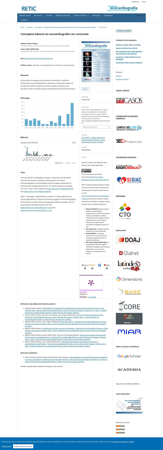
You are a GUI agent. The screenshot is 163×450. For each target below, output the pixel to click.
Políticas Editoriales (63, 15)
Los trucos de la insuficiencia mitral (90, 315)
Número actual (24, 15)
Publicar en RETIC (80, 15)
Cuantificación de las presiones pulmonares (58, 328)
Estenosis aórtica (67, 322)
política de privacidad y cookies (123, 442)
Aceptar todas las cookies (23, 446)
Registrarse (135, 2)
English (118, 76)
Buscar (141, 15)
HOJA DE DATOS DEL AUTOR (126, 48)
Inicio (22, 27)
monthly (67, 163)
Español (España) (122, 79)
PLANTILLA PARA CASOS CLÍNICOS (129, 63)
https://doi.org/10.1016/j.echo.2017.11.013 (36, 208)
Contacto (24, 20)
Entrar (144, 2)
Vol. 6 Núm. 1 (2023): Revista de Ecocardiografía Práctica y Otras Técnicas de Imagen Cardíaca (65, 27)
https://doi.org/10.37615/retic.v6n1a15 (38, 58)
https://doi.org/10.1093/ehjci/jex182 (60, 189)
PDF (86, 89)
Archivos (29, 27)
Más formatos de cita (90, 127)
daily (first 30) (58, 163)
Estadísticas (108, 15)
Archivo (49, 15)
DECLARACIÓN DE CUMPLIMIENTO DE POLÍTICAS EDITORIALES (129, 53)
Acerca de (38, 15)
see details (92, 297)
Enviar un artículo (123, 31)
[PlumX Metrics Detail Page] (91, 282)
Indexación (96, 15)
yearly (73, 163)
